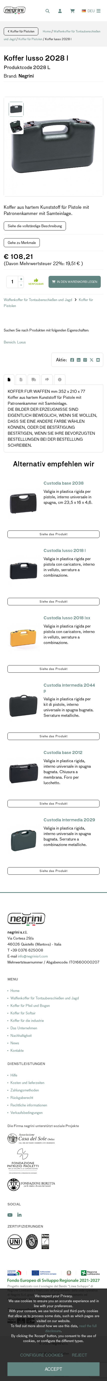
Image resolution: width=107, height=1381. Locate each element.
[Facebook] (72, 359)
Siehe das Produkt (54, 534)
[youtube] (9, 1215)
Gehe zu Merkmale (22, 243)
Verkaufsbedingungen (26, 1113)
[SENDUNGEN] (34, 379)
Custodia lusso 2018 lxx (67, 618)
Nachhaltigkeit (21, 1036)
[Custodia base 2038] (23, 504)
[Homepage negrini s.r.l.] (14, 10)
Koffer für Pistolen (22, 31)
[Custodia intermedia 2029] (23, 840)
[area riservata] (62, 11)
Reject (79, 1355)
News (14, 1043)
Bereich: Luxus (15, 342)
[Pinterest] (85, 359)
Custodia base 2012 (63, 752)
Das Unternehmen (23, 1028)
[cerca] (50, 11)
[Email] (98, 359)
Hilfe (13, 1075)
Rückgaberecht (21, 1098)
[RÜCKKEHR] (47, 379)
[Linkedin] (78, 359)
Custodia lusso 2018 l (65, 550)
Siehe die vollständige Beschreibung (35, 226)
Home (47, 31)
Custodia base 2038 (64, 483)
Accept (53, 1369)
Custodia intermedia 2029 (69, 820)
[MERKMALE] (21, 379)
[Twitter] (91, 359)
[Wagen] (75, 11)
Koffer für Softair (23, 1013)
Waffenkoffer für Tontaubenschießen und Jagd (38, 300)
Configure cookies (41, 1355)
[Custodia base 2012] (23, 773)
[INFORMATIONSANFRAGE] (59, 379)
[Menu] (98, 10)
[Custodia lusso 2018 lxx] (23, 638)
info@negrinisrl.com (33, 956)
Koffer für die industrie (27, 1021)
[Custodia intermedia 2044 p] (23, 706)
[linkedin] (19, 1215)
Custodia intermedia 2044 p (69, 688)
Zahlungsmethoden (24, 1090)
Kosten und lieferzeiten (27, 1083)
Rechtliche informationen (28, 1105)
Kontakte (17, 1051)
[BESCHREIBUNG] (9, 379)
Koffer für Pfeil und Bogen (30, 1006)
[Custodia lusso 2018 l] (23, 571)
